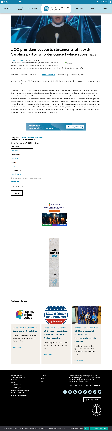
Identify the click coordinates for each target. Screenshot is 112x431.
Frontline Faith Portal (47, 1)
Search (93, 1)
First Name (15, 146)
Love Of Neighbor (16, 388)
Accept (87, 428)
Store (39, 1)
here (86, 381)
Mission (13, 382)
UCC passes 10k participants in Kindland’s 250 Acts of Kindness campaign (56, 334)
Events (31, 1)
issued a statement (48, 74)
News (42, 378)
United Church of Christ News (31, 137)
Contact (35, 1)
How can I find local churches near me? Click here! (20, 391)
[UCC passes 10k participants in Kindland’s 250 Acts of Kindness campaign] (56, 315)
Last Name (15, 154)
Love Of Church (16, 385)
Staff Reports (18, 60)
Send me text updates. (18, 186)
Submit (17, 193)
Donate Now (102, 1)
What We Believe (20, 8)
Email (13, 162)
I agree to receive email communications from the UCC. (26, 178)
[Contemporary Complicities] (25, 315)
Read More (17, 347)
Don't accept (94, 428)
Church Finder (25, 1)
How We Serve (32, 8)
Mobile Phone (16, 170)
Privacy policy (103, 428)
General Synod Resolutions (19, 395)
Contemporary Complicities (25, 330)
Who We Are (7, 8)
